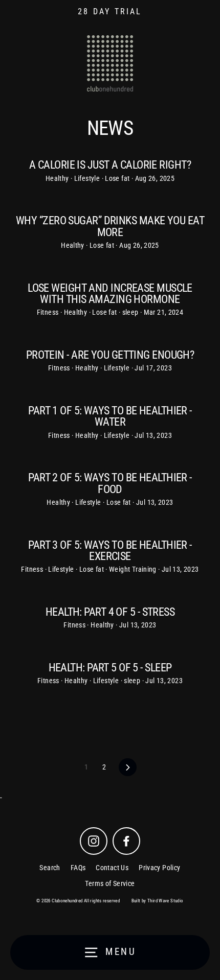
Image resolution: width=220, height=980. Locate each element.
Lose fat (118, 178)
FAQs (78, 868)
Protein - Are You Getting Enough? (110, 354)
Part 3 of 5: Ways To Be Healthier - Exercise (110, 550)
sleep (131, 312)
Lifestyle (88, 178)
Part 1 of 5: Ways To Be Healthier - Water (110, 416)
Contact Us (112, 868)
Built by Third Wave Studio (157, 900)
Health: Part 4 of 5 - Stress (110, 611)
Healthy (58, 178)
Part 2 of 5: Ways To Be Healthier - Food (110, 483)
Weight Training (133, 569)
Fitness (48, 312)
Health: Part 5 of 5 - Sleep (110, 667)
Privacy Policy (159, 868)
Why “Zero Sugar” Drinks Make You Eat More (110, 226)
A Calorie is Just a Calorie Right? (110, 164)
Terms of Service (110, 883)
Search (49, 868)
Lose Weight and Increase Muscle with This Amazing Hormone (110, 293)
